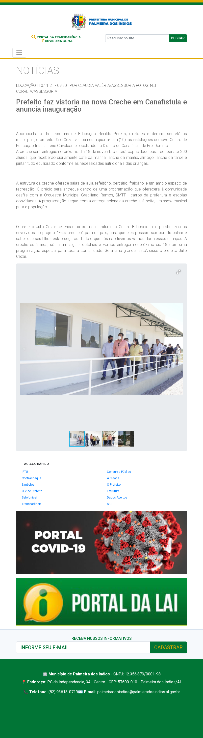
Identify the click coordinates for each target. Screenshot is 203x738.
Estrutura (113, 491)
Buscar (178, 38)
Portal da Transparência (58, 37)
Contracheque (31, 478)
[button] (178, 272)
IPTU (25, 472)
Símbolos (28, 484)
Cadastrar (168, 647)
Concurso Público (119, 472)
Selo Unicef (29, 497)
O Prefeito (114, 484)
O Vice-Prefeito (32, 491)
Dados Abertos (117, 497)
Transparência (32, 504)
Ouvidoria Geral (57, 41)
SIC (109, 504)
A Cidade (113, 478)
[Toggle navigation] (19, 53)
